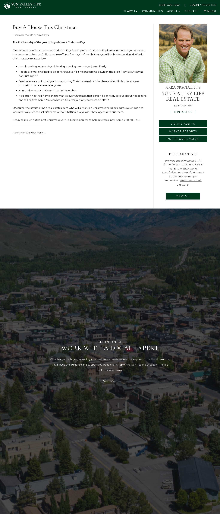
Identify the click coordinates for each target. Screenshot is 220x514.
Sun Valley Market (35, 132)
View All (183, 196)
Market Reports (183, 131)
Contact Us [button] (183, 112)
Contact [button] (191, 11)
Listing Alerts (183, 123)
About (172, 11)
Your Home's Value (183, 139)
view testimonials (191, 180)
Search (129, 11)
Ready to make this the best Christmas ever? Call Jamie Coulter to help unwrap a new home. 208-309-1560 (77, 120)
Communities (152, 11)
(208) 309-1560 (183, 105)
